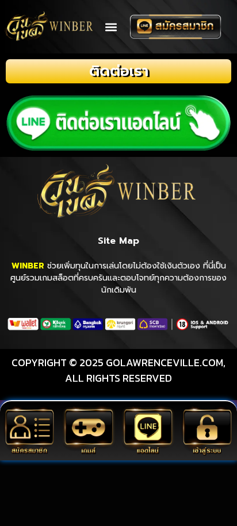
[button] (110, 26)
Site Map (118, 241)
